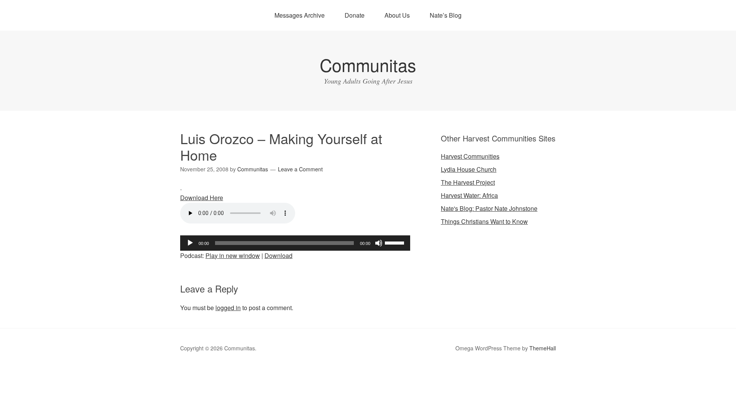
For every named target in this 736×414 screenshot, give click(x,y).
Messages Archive (299, 15)
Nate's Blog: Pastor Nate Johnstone (489, 208)
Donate (355, 15)
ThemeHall (542, 348)
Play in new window (232, 255)
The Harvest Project (468, 182)
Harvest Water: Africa (469, 195)
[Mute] (379, 243)
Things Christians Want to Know (484, 221)
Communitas (368, 64)
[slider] (395, 242)
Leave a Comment (300, 169)
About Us (397, 15)
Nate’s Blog (446, 15)
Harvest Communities (470, 156)
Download (278, 255)
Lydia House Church (468, 169)
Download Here (201, 197)
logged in (228, 307)
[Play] (190, 243)
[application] (295, 243)
